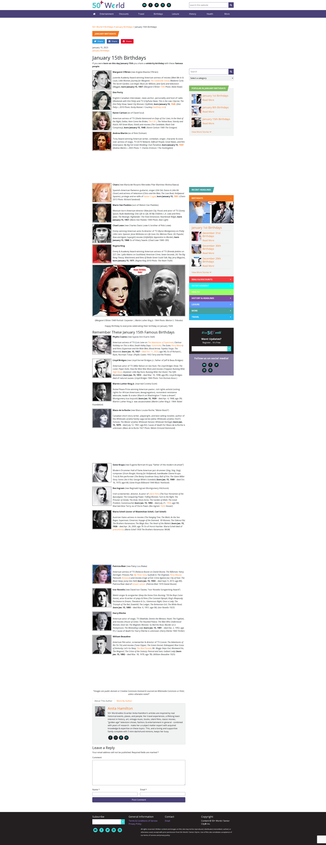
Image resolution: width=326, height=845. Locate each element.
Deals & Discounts (211, 279)
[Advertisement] (138, 167)
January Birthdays (124, 26)
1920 (162, 506)
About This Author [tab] (103, 700)
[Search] (231, 5)
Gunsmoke (156, 345)
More (227, 13)
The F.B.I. (153, 121)
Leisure (175, 13)
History (192, 13)
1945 (173, 104)
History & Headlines (211, 298)
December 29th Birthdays (211, 260)
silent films (154, 493)
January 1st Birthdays (215, 95)
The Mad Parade (144, 648)
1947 (181, 144)
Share (100, 41)
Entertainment (107, 13)
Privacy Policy (135, 823)
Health (210, 13)
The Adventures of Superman (160, 342)
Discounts (124, 13)
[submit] (231, 71)
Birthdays (158, 13)
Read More (208, 99)
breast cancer (138, 584)
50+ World (97, 26)
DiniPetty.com (159, 107)
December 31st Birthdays (211, 234)
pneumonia (118, 529)
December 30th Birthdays (211, 247)
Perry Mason (176, 345)
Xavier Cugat (150, 196)
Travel (141, 13)
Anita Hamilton (120, 708)
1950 (168, 503)
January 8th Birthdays (215, 107)
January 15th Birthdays (216, 119)
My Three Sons (140, 574)
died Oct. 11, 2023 (150, 351)
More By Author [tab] (124, 700)
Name (96, 789)
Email (143, 789)
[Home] (94, 14)
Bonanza (126, 578)
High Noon (117, 372)
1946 (162, 86)
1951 (176, 196)
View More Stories (201, 131)
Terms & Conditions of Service (143, 820)
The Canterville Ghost (160, 80)
